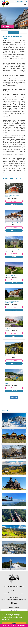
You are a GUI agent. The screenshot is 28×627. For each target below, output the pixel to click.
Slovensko (14, 593)
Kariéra (12, 599)
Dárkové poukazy (21, 593)
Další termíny (14, 201)
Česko (9, 593)
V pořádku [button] (14, 623)
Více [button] (9, 619)
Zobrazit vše (14, 397)
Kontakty (16, 599)
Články (8, 599)
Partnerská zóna (22, 599)
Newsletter (4, 599)
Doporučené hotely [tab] (13, 32)
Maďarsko (5, 593)
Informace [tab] (4, 32)
